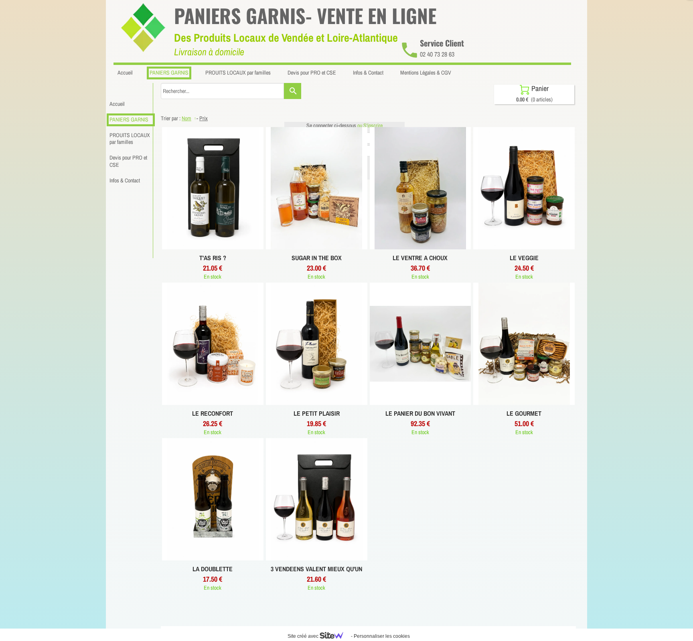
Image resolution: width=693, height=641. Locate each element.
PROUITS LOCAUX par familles (129, 138)
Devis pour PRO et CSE (128, 161)
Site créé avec (304, 636)
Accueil (117, 103)
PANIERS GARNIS (128, 119)
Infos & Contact (124, 180)
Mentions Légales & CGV (425, 72)
